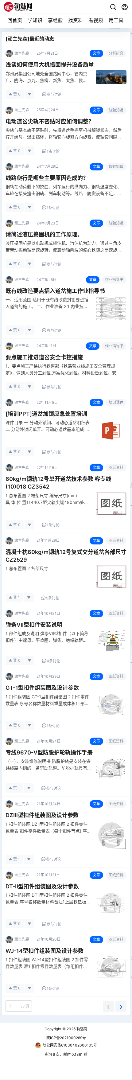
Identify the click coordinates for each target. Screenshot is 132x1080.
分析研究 (116, 53)
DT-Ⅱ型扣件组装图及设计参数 (42, 886)
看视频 (95, 20)
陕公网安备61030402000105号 (70, 1045)
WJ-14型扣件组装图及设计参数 (44, 951)
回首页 (14, 20)
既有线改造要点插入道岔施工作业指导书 (55, 291)
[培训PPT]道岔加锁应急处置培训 (46, 414)
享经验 (55, 20)
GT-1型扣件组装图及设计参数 (42, 687)
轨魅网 (81, 1029)
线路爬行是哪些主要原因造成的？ (47, 178)
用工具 (116, 20)
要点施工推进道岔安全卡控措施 (44, 357)
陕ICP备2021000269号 (66, 1037)
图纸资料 (116, 467)
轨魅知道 (116, 110)
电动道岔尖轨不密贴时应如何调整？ (50, 121)
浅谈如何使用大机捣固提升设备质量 (50, 64)
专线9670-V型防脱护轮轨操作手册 (49, 752)
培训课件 (116, 402)
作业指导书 (114, 279)
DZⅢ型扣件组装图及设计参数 (42, 815)
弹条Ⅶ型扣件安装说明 (34, 625)
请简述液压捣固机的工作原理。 (44, 234)
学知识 (35, 20)
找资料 (75, 20)
